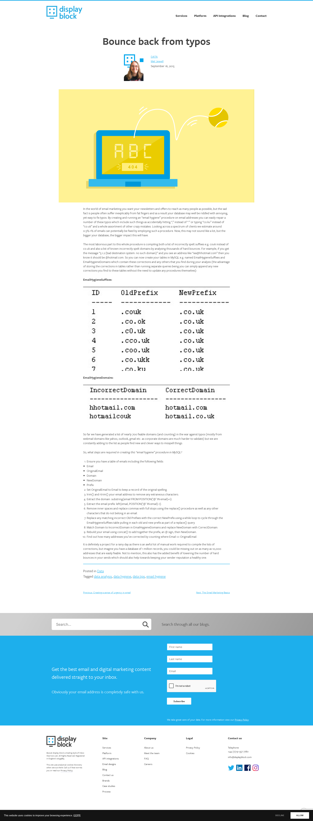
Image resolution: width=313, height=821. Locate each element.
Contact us (107, 775)
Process (106, 791)
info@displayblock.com (240, 757)
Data (154, 57)
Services (181, 16)
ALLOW (299, 815)
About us (148, 747)
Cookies (190, 753)
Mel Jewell (157, 61)
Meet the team (151, 753)
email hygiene (156, 576)
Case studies (108, 786)
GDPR (77, 815)
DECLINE (279, 815)
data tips (139, 576)
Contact (261, 16)
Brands (106, 780)
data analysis (103, 576)
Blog (246, 16)
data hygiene (122, 576)
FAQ (146, 758)
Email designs (109, 764)
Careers (148, 764)
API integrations (110, 758)
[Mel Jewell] (133, 68)
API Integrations (224, 16)
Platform (200, 16)
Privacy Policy (242, 719)
